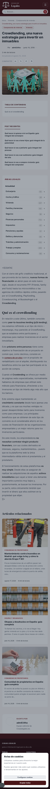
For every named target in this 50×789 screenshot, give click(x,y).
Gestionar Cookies (2, 785)
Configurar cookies (25, 777)
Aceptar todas (25, 783)
